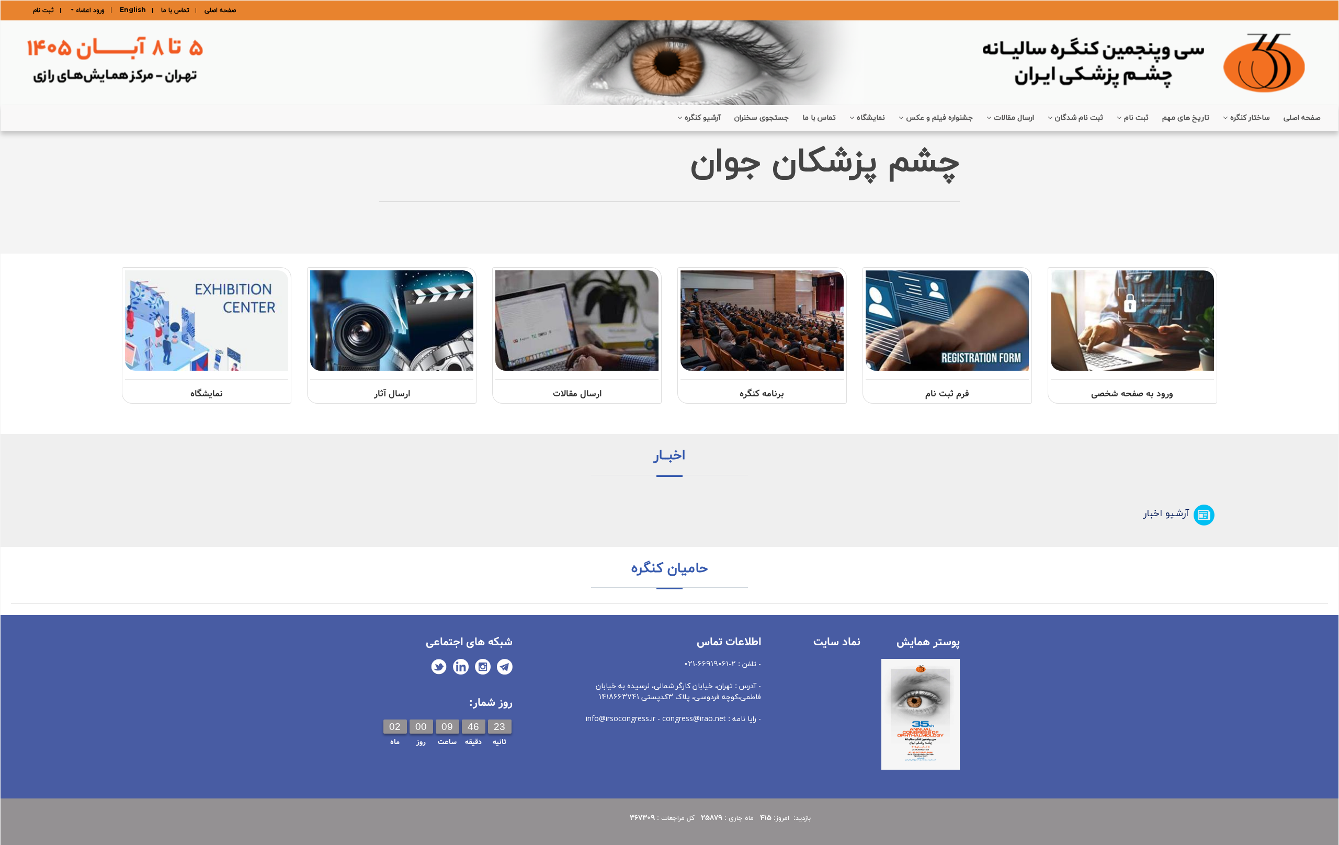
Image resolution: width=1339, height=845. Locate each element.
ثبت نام (43, 10)
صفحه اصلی (220, 10)
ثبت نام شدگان (1079, 118)
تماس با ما (175, 10)
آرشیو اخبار (1166, 513)
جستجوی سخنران (761, 118)
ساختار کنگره (1250, 118)
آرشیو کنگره (703, 118)
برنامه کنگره (762, 394)
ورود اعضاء (89, 10)
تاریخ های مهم (1185, 118)
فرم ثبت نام (947, 394)
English (133, 10)
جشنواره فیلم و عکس (939, 118)
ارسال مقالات (1014, 118)
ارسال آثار (392, 394)
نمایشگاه (871, 118)
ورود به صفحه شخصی (1132, 394)
